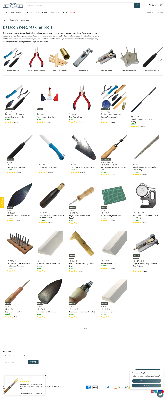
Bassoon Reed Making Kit (109, 117)
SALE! (72, 12)
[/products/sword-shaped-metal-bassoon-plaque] (84, 147)
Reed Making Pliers (75, 117)
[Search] (137, 5)
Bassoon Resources (45, 386)
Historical (55, 12)
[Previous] (5, 59)
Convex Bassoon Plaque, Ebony (47, 312)
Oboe (5, 12)
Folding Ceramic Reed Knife (48, 167)
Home (5, 20)
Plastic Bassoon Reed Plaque (46, 117)
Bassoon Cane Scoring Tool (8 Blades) (82, 312)
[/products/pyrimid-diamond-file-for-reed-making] (144, 99)
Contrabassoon (41, 12)
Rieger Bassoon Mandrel (13, 312)
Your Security (57, 386)
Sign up (33, 362)
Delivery (160, 12)
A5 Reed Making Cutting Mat (111, 216)
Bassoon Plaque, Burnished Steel (18, 216)
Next (86, 328)
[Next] (161, 59)
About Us (150, 12)
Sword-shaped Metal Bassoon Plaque (84, 167)
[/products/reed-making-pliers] (82, 97)
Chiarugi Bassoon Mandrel (16, 167)
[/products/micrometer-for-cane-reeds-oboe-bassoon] (146, 196)
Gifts (65, 12)
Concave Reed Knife (107, 312)
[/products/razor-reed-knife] (50, 244)
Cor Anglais (15, 12)
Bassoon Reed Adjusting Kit (14, 117)
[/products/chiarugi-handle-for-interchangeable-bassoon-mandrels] (52, 196)
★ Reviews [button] (2, 202)
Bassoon (28, 12)
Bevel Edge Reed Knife (108, 263)
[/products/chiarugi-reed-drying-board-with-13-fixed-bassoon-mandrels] (20, 244)
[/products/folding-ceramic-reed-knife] (52, 147)
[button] (45, 376)
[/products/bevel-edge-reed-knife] (114, 244)
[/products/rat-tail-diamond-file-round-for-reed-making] (146, 147)
